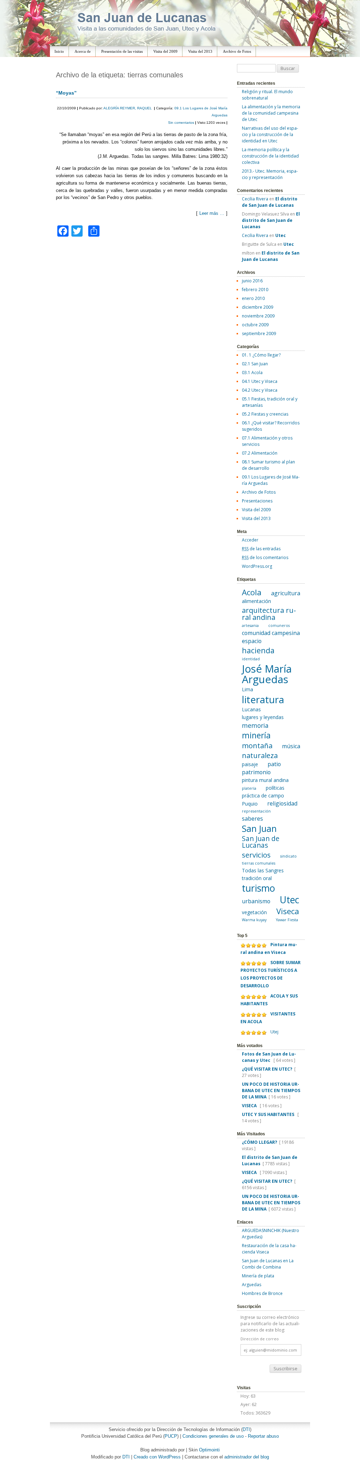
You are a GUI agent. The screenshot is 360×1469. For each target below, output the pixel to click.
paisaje (250, 764)
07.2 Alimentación (259, 453)
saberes (252, 818)
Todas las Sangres (263, 870)
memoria (255, 725)
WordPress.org (257, 566)
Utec (289, 899)
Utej (274, 1032)
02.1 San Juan (255, 364)
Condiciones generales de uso (213, 1436)
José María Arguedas (267, 674)
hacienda (258, 650)
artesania (250, 625)
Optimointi (209, 1449)
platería (249, 788)
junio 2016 (252, 281)
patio (274, 764)
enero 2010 (253, 298)
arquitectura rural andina (269, 613)
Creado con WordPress (157, 1457)
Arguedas (251, 1285)
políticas (275, 787)
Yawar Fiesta (287, 919)
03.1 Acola (252, 373)
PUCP (171, 1436)
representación (256, 811)
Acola (252, 592)
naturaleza (260, 755)
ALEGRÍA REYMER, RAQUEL (128, 108)
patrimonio (256, 772)
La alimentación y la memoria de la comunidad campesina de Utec (271, 113)
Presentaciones (257, 501)
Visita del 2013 (200, 51)
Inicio (59, 51)
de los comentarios (265, 557)
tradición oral (257, 878)
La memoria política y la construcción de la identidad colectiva (270, 156)
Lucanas (251, 709)
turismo (258, 888)
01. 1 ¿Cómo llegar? (261, 355)
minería (256, 735)
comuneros (279, 625)
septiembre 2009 (259, 333)
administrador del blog (246, 1457)
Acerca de (83, 51)
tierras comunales (258, 863)
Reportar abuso (263, 1436)
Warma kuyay (254, 919)
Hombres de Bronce (262, 1293)
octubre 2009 (255, 325)
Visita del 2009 (165, 51)
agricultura (285, 593)
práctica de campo (263, 795)
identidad (251, 658)
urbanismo (256, 901)
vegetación (254, 912)
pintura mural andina (265, 780)
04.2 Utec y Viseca (259, 390)
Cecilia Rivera (255, 199)
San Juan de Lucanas (260, 842)
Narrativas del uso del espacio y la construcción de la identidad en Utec (270, 134)
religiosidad (282, 803)
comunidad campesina (271, 633)
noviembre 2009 (258, 316)
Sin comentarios (181, 122)
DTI (246, 1429)
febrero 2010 (255, 290)
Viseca (287, 911)
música (291, 746)
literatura (263, 699)
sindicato (288, 856)
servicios (256, 855)
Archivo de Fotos (237, 51)
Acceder (250, 540)
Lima (247, 689)
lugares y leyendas (263, 717)
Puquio (250, 803)
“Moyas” (66, 93)
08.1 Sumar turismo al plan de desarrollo (268, 465)
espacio (252, 641)
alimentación (256, 601)
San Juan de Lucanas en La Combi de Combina (268, 1264)
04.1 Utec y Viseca (259, 381)
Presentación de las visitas (122, 51)
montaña (257, 745)
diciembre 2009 (257, 307)
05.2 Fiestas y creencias (265, 414)
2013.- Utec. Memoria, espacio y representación (270, 174)
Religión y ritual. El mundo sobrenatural (267, 95)
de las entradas (261, 549)
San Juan (259, 828)
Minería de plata (258, 1276)
